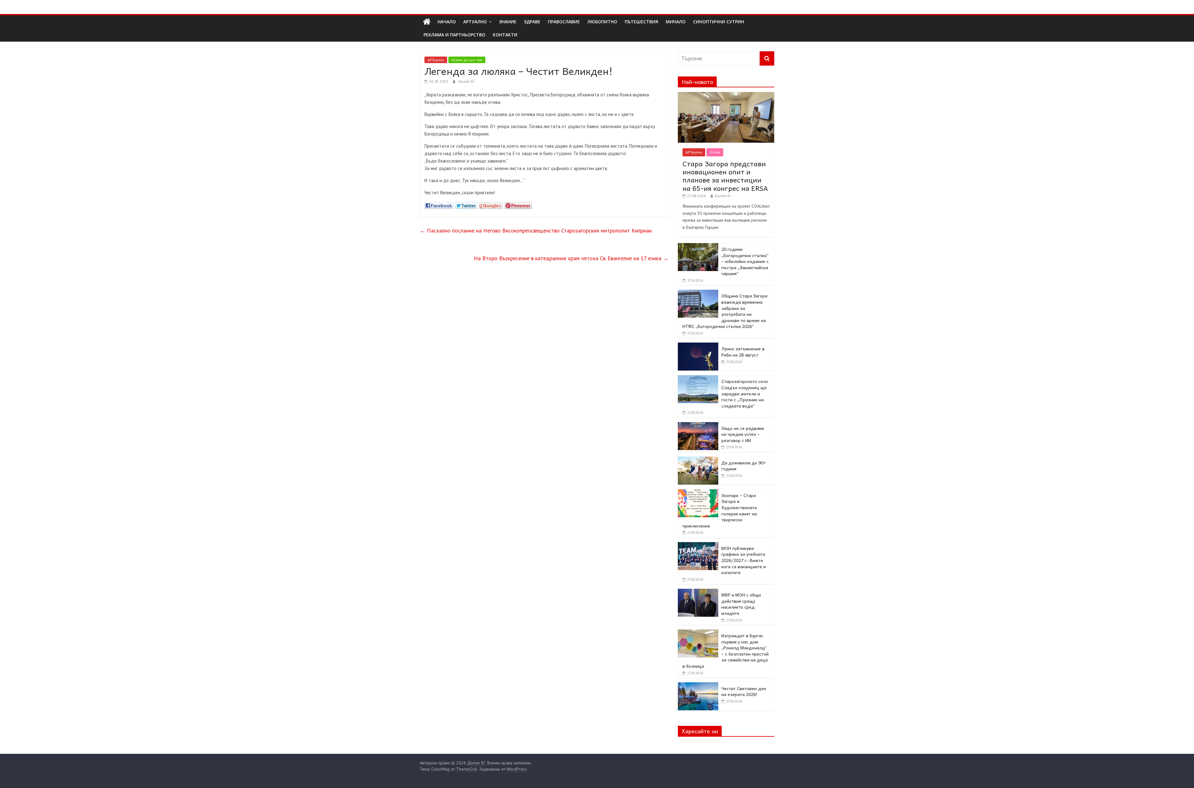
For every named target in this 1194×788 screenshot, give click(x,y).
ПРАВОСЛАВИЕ (564, 22)
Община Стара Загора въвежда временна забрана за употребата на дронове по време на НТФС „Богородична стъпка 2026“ (725, 310)
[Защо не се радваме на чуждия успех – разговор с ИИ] (698, 425)
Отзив (715, 152)
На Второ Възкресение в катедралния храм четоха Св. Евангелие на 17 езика (571, 258)
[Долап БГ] (427, 21)
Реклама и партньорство (454, 35)
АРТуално (475, 22)
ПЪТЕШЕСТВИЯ (641, 22)
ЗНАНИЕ (507, 22)
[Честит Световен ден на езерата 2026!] (698, 686)
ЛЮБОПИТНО (602, 22)
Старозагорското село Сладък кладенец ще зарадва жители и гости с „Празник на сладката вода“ (744, 393)
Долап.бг (466, 81)
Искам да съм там (466, 60)
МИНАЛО (676, 22)
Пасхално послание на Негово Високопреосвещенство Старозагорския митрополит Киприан (536, 230)
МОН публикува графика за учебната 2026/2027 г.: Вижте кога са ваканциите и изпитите (743, 560)
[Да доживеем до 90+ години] (698, 460)
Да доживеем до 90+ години (743, 465)
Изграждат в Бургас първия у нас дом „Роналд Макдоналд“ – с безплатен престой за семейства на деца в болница (726, 650)
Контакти (505, 35)
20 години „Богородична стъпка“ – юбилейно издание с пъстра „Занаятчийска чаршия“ (745, 261)
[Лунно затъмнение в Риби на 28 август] (698, 346)
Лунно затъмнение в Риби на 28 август (743, 351)
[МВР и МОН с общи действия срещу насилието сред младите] (698, 592)
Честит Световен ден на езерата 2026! (743, 691)
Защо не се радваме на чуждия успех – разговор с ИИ (742, 434)
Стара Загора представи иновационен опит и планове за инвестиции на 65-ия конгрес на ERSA (725, 176)
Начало (446, 22)
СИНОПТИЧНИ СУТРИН (718, 22)
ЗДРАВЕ (532, 22)
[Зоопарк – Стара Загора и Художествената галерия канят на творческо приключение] (698, 492)
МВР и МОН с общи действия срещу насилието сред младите (741, 603)
